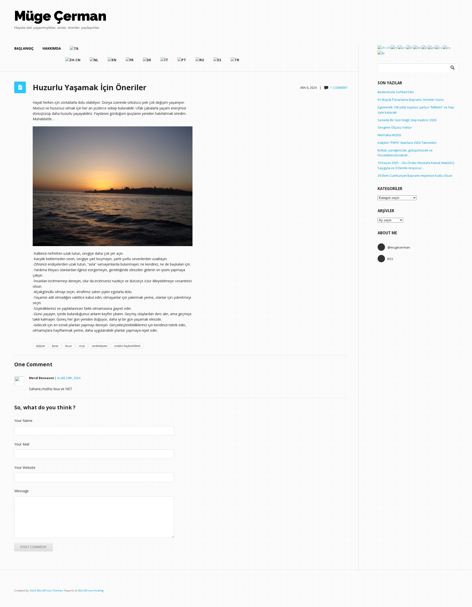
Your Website (24, 467)
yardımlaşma (99, 346)
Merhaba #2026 (389, 135)
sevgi (82, 346)
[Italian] (164, 62)
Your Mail (21, 444)
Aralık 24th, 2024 (68, 378)
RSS (390, 259)
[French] (129, 62)
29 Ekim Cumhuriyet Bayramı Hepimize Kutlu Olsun (415, 175)
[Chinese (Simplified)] (73, 62)
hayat (55, 346)
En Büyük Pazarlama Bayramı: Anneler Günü (411, 99)
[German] (147, 62)
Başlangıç (24, 48)
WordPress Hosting (90, 590)
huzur (68, 346)
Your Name (23, 420)
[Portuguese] (182, 62)
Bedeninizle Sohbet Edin (396, 92)
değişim (40, 346)
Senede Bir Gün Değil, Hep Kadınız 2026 (407, 120)
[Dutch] (94, 62)
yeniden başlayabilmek (127, 346)
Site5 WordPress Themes (46, 590)
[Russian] (200, 62)
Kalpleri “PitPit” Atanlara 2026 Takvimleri (407, 142)
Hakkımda (52, 48)
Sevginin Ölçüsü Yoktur (395, 127)
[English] (112, 62)
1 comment (339, 88)
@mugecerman (398, 247)
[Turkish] (154, 50)
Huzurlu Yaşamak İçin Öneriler (90, 87)
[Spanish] (217, 62)
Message (21, 491)
